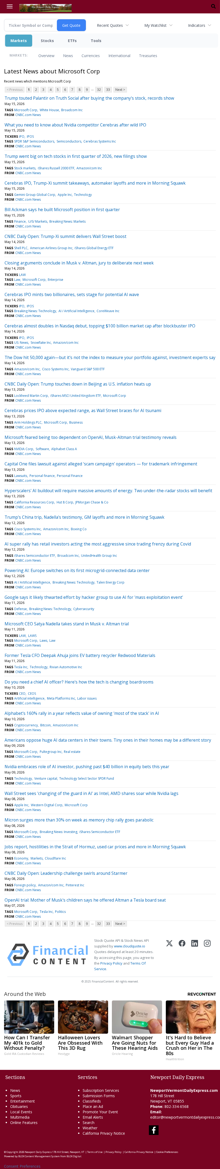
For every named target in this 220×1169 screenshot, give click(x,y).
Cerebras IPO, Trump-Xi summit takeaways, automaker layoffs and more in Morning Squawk (95, 183)
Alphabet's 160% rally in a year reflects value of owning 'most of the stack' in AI (82, 713)
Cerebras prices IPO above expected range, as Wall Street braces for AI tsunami (83, 410)
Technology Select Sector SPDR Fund (86, 778)
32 (99, 89)
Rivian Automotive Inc (66, 667)
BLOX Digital (74, 1156)
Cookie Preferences (167, 1152)
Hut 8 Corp (65, 502)
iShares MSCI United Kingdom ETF (75, 395)
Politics (60, 911)
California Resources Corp (34, 502)
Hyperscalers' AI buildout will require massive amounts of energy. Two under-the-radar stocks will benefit (108, 491)
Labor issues (87, 698)
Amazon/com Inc (89, 168)
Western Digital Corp (47, 805)
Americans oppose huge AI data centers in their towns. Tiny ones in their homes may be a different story (108, 740)
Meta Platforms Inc (61, 698)
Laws (43, 640)
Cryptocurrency (26, 725)
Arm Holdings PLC (28, 422)
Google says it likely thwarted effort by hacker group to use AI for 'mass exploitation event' (94, 597)
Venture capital (45, 778)
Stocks (47, 40)
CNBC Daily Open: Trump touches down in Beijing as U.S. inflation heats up (78, 384)
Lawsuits (20, 475)
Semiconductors (69, 141)
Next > (120, 89)
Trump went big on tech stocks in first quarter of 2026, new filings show (76, 156)
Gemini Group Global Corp (34, 194)
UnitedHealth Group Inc (99, 555)
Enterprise (55, 279)
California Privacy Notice (138, 1152)
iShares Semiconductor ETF (34, 555)
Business (76, 422)
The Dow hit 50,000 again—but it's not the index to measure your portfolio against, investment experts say (110, 357)
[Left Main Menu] (9, 6)
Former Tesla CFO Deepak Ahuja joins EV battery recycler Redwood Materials (80, 655)
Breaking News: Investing (58, 832)
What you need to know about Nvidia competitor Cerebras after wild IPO (75, 125)
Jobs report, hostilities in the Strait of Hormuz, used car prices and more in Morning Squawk (95, 847)
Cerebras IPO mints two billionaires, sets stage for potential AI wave (72, 294)
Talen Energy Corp (110, 582)
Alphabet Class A (64, 449)
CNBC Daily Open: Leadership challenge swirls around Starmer (66, 873)
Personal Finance (70, 475)
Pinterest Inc (75, 885)
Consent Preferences (22, 1166)
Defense (20, 609)
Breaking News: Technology (35, 311)
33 (108, 89)
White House (49, 110)
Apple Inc (65, 194)
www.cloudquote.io (129, 946)
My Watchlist (155, 25)
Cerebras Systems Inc (99, 141)
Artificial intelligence (29, 698)
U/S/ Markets (37, 221)
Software (42, 449)
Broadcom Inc (72, 110)
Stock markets (24, 168)
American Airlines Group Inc (51, 248)
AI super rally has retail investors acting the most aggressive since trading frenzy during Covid (98, 544)
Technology (83, 194)
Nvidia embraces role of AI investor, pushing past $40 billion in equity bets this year (87, 767)
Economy (21, 858)
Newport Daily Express (38, 1152)
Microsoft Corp (25, 110)
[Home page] (45, 7)
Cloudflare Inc (55, 858)
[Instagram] (207, 955)
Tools (96, 40)
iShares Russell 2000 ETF (56, 168)
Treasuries (148, 55)
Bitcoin (45, 725)
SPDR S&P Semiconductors (34, 141)
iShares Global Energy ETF (94, 248)
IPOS (30, 136)
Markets (18, 40)
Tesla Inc (20, 667)
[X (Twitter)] (169, 955)
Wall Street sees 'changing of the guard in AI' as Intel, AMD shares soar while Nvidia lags (91, 793)
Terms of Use (94, 1152)
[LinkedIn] (194, 955)
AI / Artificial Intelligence (76, 311)
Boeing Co (79, 529)
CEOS (32, 693)
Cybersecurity (83, 609)
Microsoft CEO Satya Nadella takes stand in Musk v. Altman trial (67, 624)
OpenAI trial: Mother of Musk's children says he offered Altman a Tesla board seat (85, 900)
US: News (21, 342)
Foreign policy (25, 885)
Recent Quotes (110, 25)
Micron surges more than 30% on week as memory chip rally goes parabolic (79, 820)
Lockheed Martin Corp (31, 395)
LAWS (32, 635)
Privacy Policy (111, 963)
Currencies (91, 55)
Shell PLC (21, 248)
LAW (22, 274)
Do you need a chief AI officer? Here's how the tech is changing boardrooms (79, 682)
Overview (46, 55)
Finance (20, 221)
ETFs (72, 40)
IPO (21, 136)
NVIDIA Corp (23, 449)
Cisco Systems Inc (55, 369)
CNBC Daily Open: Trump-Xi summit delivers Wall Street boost (65, 236)
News (68, 55)
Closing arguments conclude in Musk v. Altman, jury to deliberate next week (79, 263)
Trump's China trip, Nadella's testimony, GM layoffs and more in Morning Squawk (84, 517)
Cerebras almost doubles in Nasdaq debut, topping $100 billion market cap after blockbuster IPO (100, 326)
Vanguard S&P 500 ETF (88, 369)
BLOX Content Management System (39, 1156)
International (119, 55)
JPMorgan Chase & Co (91, 502)
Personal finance (42, 475)
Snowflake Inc (41, 342)
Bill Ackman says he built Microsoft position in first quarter (62, 209)
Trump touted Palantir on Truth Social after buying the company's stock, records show (89, 98)
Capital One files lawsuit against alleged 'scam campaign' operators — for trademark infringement (101, 464)
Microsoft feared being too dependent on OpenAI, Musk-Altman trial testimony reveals (91, 437)
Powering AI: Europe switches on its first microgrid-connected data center (77, 570)
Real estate (72, 751)
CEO (22, 693)
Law (17, 279)
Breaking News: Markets (67, 221)
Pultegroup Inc (51, 751)
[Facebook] (182, 955)
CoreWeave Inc (108, 311)
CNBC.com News (28, 115)
